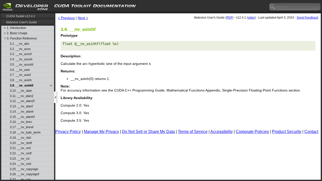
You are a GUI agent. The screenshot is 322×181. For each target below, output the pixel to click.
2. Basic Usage (17, 33)
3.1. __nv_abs (19, 44)
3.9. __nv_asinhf (21, 85)
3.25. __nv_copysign (24, 169)
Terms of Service (193, 131)
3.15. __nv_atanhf (22, 117)
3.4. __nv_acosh (21, 59)
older (251, 17)
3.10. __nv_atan (21, 91)
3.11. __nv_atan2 (21, 96)
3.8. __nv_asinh (21, 80)
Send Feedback (307, 17)
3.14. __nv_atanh (22, 111)
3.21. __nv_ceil (20, 148)
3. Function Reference (22, 38)
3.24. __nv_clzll (20, 164)
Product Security (286, 131)
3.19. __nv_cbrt (20, 138)
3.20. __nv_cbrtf (21, 143)
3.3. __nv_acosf (20, 54)
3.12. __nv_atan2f (22, 101)
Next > (83, 18)
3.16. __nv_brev (21, 122)
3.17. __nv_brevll (21, 127)
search (272, 6)
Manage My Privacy (101, 131)
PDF (229, 17)
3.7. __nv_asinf (20, 75)
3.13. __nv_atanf (21, 106)
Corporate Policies (252, 131)
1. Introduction (16, 28)
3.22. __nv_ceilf (20, 153)
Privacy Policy (68, 131)
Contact (311, 131)
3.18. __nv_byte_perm (25, 132)
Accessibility (221, 131)
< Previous (66, 18)
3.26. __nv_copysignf (24, 174)
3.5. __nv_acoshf (21, 64)
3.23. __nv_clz (20, 158)
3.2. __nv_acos (20, 49)
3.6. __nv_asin (20, 70)
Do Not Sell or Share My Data (148, 131)
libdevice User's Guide (21, 22)
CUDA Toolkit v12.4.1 (20, 16)
